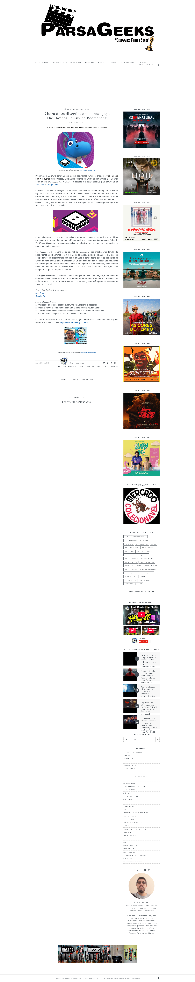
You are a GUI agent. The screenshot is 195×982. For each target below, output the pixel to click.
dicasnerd (129, 544)
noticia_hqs (129, 551)
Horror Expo (128, 819)
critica (127, 536)
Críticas (57, 63)
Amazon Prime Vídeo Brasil (134, 786)
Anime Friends (129, 789)
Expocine (127, 809)
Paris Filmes (128, 832)
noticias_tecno (146, 573)
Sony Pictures (129, 852)
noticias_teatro (131, 573)
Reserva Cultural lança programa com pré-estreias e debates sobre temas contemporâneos (149, 661)
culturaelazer (131, 540)
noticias (82, 366)
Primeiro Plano (129, 835)
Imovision (127, 762)
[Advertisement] (97, 86)
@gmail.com (88, 352)
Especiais (115, 63)
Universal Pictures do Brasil (135, 855)
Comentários (78, 123)
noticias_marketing (110, 366)
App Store (83, 170)
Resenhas (89, 63)
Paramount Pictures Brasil (134, 829)
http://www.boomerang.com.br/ (74, 322)
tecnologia (129, 583)
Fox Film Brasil (129, 816)
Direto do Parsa (73, 63)
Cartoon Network (130, 803)
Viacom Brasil (129, 858)
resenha (143, 576)
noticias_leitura (147, 562)
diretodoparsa (142, 544)
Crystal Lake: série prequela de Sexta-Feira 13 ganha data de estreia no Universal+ (149, 708)
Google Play (91, 170)
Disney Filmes (129, 806)
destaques (144, 540)
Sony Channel (129, 848)
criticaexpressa (139, 536)
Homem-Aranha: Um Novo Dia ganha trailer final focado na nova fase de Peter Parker (148, 677)
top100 (139, 583)
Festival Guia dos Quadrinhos (135, 812)
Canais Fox (127, 799)
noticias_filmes (147, 558)
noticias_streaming (148, 569)
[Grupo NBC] (97, 962)
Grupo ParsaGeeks (133, 978)
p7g (135, 576)
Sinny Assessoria (130, 845)
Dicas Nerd (129, 63)
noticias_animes (141, 555)
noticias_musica (150, 565)
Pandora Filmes (129, 765)
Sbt (124, 842)
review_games (130, 580)
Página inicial (42, 63)
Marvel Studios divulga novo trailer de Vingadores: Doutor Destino (148, 691)
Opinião (128, 576)
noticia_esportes (149, 547)
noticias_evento (131, 558)
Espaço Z (126, 755)
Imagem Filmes (129, 758)
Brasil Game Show (130, 796)
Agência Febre (129, 783)
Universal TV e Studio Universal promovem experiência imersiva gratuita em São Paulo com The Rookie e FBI (149, 726)
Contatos (143, 63)
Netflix (126, 826)
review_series (145, 580)
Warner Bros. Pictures (132, 862)
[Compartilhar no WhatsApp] (115, 363)
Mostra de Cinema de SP (133, 822)
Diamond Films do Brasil (133, 752)
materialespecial (132, 547)
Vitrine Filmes (129, 768)
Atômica (126, 793)
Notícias (102, 63)
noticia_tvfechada (69, 366)
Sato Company (129, 839)
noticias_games (93, 366)
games (153, 544)
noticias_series (131, 569)
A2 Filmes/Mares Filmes (133, 780)
